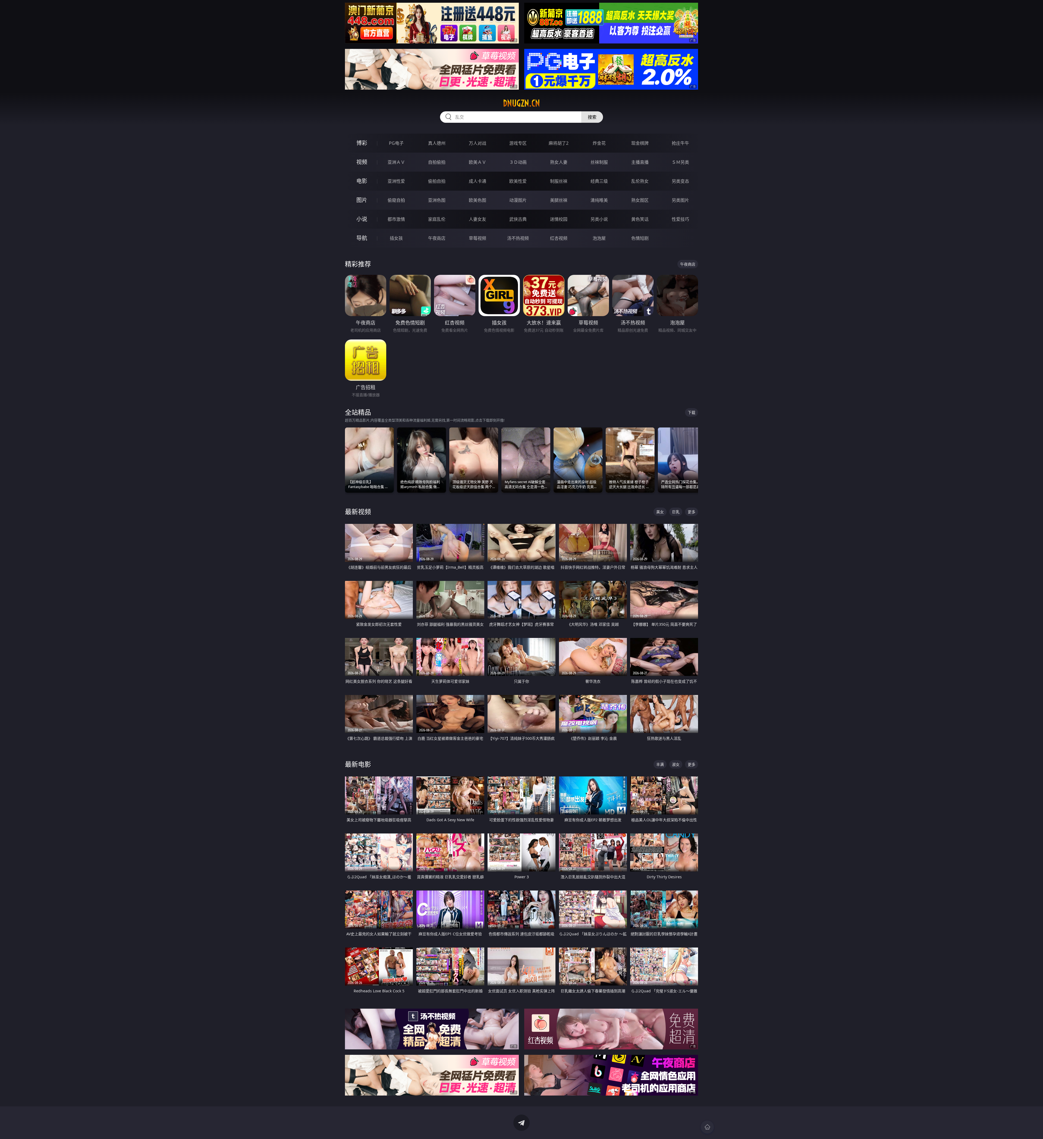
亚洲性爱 (396, 181)
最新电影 (358, 764)
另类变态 (680, 181)
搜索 (592, 117)
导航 (361, 238)
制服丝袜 (558, 181)
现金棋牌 (640, 143)
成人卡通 (477, 181)
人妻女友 (477, 219)
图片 (361, 200)
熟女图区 (640, 200)
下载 (691, 412)
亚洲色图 (436, 200)
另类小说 (599, 219)
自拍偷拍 (436, 162)
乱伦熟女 (640, 181)
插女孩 (396, 238)
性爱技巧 (680, 219)
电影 (361, 181)
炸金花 (599, 143)
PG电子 (396, 143)
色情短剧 (640, 238)
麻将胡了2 (558, 143)
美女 (660, 511)
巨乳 (676, 511)
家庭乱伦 (436, 219)
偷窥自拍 (396, 200)
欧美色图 (477, 200)
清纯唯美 (599, 200)
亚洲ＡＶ (396, 162)
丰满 (660, 764)
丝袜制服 (599, 162)
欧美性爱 (518, 181)
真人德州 (436, 143)
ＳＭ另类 (680, 162)
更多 (691, 511)
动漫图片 (518, 200)
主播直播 (640, 162)
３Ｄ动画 (518, 162)
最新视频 (358, 511)
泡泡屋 (599, 238)
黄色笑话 (640, 219)
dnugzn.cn (521, 103)
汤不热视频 (518, 238)
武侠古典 (518, 219)
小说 (361, 219)
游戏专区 (518, 143)
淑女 (676, 764)
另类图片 (680, 200)
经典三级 (599, 181)
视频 (361, 162)
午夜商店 (436, 238)
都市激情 (396, 219)
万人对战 (477, 143)
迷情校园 (558, 219)
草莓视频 (477, 238)
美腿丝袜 (558, 200)
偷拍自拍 (436, 181)
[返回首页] (707, 1127)
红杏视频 (558, 238)
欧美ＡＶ (477, 162)
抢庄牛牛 (680, 143)
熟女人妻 (558, 162)
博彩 (361, 143)
